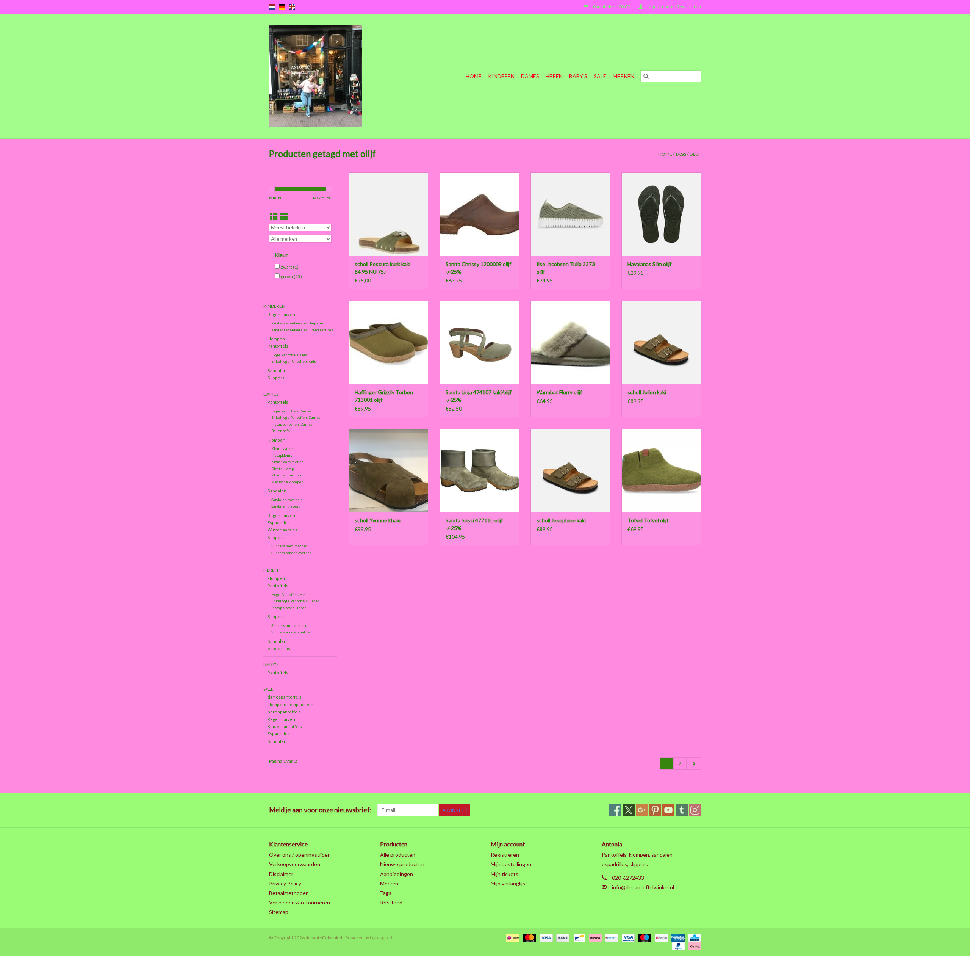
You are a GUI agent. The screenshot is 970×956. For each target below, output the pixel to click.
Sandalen (277, 370)
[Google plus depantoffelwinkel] (642, 810)
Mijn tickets (504, 874)
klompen (276, 338)
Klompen (276, 439)
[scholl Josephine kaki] (570, 470)
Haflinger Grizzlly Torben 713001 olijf (384, 396)
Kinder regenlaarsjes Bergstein (298, 323)
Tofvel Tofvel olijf (647, 520)
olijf (695, 154)
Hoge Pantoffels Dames (291, 411)
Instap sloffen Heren (289, 607)
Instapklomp (281, 455)
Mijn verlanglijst (509, 883)
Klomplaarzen (283, 448)
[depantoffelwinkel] (329, 76)
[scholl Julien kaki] (661, 342)
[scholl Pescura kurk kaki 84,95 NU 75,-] (388, 214)
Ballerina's (280, 430)
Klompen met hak (286, 475)
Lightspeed (381, 937)
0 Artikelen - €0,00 (611, 6)
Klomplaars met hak (288, 461)
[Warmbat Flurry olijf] (570, 342)
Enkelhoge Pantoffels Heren (295, 601)
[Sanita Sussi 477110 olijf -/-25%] (479, 470)
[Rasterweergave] (274, 216)
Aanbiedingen (396, 874)
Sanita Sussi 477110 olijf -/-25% (474, 524)
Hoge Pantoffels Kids (289, 355)
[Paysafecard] (610, 937)
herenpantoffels (284, 711)
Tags (680, 154)
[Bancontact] (578, 937)
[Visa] (545, 937)
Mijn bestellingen (511, 864)
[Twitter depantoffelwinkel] (629, 810)
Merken (623, 76)
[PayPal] (677, 946)
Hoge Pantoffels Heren (291, 594)
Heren (554, 76)
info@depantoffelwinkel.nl (643, 887)
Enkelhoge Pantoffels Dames (296, 417)
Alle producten (397, 854)
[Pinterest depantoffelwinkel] (655, 810)
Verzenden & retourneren (299, 902)
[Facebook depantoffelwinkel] (615, 810)
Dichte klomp (282, 468)
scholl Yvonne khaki (378, 520)
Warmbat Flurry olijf (559, 392)
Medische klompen (287, 482)
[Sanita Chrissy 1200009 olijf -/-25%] (479, 214)
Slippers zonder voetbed (291, 552)
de (282, 7)
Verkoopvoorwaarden (294, 864)
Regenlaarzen (281, 314)
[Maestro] (643, 937)
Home (474, 76)
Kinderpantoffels (285, 726)
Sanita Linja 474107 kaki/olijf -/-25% (479, 396)
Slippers (276, 377)
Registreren (505, 854)
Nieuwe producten (402, 864)
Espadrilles (279, 522)
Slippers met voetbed (289, 546)
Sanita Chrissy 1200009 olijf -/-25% (478, 268)
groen (291, 276)
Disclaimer (281, 874)
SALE (600, 76)
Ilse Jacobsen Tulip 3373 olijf (566, 268)
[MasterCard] (528, 937)
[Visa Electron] (627, 937)
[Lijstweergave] (284, 216)
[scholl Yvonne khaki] (388, 470)
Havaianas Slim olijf (649, 264)
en (292, 7)
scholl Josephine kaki (561, 520)
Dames (530, 76)
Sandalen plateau (285, 506)
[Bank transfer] (562, 937)
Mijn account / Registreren (674, 6)
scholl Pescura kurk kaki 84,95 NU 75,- (382, 268)
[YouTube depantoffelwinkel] (668, 810)
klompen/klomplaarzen (290, 704)
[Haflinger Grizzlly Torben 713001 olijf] (388, 342)
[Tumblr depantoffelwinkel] (682, 810)
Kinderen (501, 76)
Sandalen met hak (286, 499)
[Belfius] (660, 937)
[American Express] (677, 937)
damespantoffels (285, 696)
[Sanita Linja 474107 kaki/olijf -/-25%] (479, 342)
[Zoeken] (646, 76)
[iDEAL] (512, 937)
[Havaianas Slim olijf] (661, 214)
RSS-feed (391, 902)
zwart (290, 267)
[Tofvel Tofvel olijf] (661, 470)
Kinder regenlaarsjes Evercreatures (302, 330)
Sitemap (278, 912)
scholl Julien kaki (646, 392)
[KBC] (693, 937)
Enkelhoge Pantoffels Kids (293, 361)
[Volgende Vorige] (694, 763)
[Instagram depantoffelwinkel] (695, 810)
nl (272, 7)
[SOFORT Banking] (594, 937)
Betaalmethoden (289, 893)
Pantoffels (278, 345)
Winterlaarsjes (282, 529)
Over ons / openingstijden (300, 854)
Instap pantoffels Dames (292, 424)
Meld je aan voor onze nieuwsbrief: (320, 810)
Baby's (578, 76)
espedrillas (279, 648)
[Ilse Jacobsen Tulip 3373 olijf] (570, 214)
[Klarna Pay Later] (693, 946)
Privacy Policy (285, 883)
